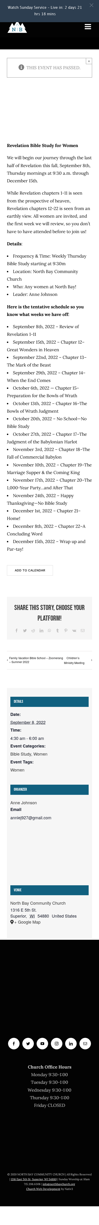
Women (40, 754)
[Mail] (85, 1043)
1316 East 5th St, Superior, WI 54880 (34, 1179)
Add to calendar (30, 570)
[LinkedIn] (71, 1043)
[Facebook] (14, 1043)
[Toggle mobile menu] (88, 26)
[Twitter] (28, 1043)
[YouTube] (42, 1043)
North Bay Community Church (38, 903)
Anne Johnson (23, 802)
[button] (91, 5)
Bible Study (20, 754)
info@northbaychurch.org (59, 1184)
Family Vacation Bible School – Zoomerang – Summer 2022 (36, 660)
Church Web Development (43, 1189)
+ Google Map (27, 922)
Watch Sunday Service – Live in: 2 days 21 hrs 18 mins (45, 11)
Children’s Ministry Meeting (74, 660)
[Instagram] (56, 1043)
